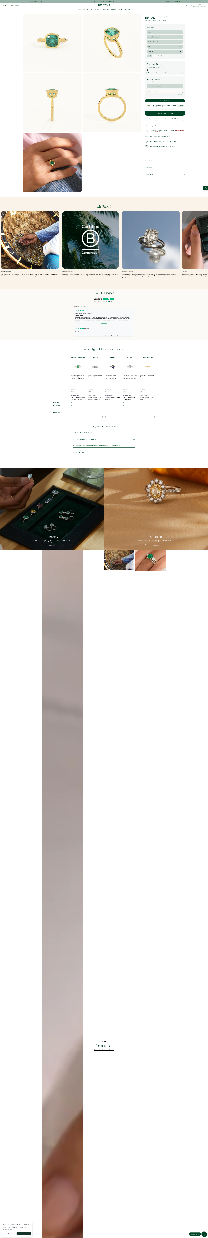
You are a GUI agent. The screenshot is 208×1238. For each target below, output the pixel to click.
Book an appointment (199, 6)
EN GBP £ (6, 5)
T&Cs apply (173, 141)
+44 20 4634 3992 (15, 5)
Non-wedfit (156, 56)
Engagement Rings (83, 9)
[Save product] (147, 126)
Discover (127, 9)
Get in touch (199, 4)
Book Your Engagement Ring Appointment (104, 1)
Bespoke (120, 9)
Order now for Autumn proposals (34, 1)
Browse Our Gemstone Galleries (104, 1050)
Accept (24, 1234)
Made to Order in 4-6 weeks (173, 1)
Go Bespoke (156, 545)
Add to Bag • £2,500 (165, 113)
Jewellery (106, 9)
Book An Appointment (154, 118)
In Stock (113, 9)
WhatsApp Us (175, 118)
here (11, 1229)
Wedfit (149, 56)
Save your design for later (156, 126)
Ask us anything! (195, 1234)
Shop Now (78, 417)
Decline (10, 1234)
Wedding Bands (96, 9)
